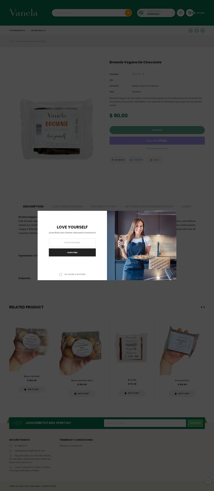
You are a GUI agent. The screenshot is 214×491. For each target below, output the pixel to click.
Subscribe (72, 252)
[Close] (173, 213)
